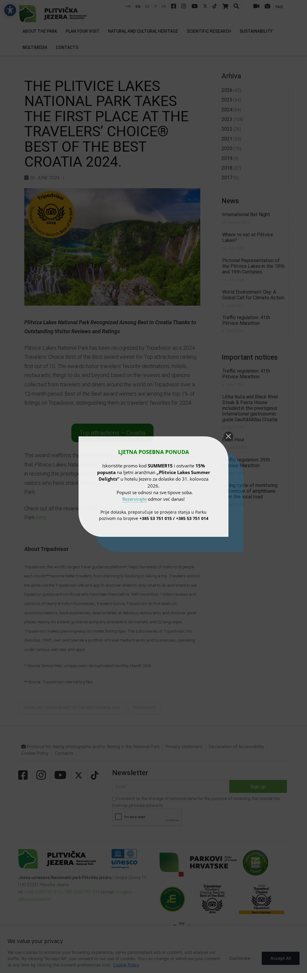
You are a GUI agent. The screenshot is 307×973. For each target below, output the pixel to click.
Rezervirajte (134, 499)
